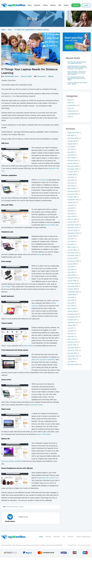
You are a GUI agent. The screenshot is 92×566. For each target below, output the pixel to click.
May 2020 (70, 244)
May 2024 (70, 135)
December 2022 (72, 166)
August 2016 (71, 358)
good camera (28, 345)
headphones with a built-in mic (47, 478)
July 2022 (70, 177)
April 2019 (70, 272)
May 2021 (70, 210)
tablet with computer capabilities (43, 359)
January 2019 (71, 280)
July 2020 (70, 238)
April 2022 (71, 185)
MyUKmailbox (72, 105)
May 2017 (70, 333)
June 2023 (70, 149)
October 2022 (72, 171)
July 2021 (70, 205)
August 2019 (71, 264)
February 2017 (72, 342)
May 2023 (70, 152)
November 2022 (72, 169)
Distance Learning (12, 506)
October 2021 (72, 197)
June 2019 (70, 269)
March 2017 (71, 339)
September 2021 (72, 199)
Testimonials (71, 111)
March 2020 (71, 247)
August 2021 (71, 202)
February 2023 (72, 160)
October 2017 (72, 319)
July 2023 (70, 146)
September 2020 (73, 233)
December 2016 (72, 347)
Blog (9, 30)
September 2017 (72, 322)
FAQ (59, 5)
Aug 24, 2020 (27, 76)
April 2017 (70, 336)
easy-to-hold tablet (43, 434)
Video (69, 116)
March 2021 (71, 216)
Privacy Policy (72, 545)
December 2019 (72, 252)
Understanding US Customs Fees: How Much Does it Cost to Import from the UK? (77, 67)
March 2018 (71, 308)
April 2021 (70, 213)
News (69, 108)
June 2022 (70, 180)
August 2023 (71, 143)
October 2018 (72, 289)
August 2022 (71, 174)
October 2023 (72, 141)
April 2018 (70, 305)
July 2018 (70, 297)
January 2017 (71, 345)
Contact (66, 5)
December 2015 (72, 364)
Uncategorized (72, 113)
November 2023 (72, 138)
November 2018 (72, 286)
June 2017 (70, 331)
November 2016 (72, 350)
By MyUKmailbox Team (10, 76)
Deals (69, 102)
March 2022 (71, 188)
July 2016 (70, 361)
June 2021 (70, 208)
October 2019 (72, 258)
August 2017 (71, 325)
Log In (86, 5)
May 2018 (70, 303)
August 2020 (71, 236)
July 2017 (70, 328)
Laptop (21, 506)
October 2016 (72, 353)
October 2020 (72, 230)
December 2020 (73, 224)
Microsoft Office (49, 225)
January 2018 (71, 311)
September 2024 (73, 132)
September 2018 (72, 291)
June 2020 (71, 241)
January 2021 (71, 222)
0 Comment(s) (41, 76)
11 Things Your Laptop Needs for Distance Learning (31, 30)
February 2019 (72, 277)
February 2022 (72, 191)
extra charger (6, 286)
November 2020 (73, 227)
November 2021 (72, 194)
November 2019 (72, 255)
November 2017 (72, 317)
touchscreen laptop (36, 404)
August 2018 (71, 294)
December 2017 (72, 314)
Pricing (45, 5)
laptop (39, 254)
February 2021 (72, 219)
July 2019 (70, 266)
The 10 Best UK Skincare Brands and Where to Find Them (76, 78)
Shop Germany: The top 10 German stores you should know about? (76, 73)
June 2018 (70, 300)
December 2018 (72, 283)
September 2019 (73, 261)
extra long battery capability (11, 461)
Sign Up (76, 5)
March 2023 (71, 157)
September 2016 (73, 356)
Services (53, 5)
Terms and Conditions (84, 545)
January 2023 (72, 163)
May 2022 (70, 183)
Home (30, 5)
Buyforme (37, 5)
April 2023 (71, 155)
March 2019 (71, 275)
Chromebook (41, 180)
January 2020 (72, 250)
